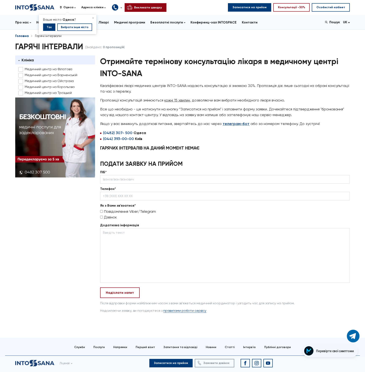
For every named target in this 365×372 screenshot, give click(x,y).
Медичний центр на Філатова (48, 69)
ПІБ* (103, 172)
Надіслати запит (120, 293)
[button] (69, 7)
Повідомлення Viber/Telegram (129, 211)
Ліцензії (65, 363)
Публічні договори (277, 347)
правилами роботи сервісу (184, 311)
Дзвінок (110, 217)
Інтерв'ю (249, 347)
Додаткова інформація (119, 225)
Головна (22, 36)
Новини (211, 347)
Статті (230, 347)
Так (49, 27)
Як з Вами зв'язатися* (118, 205)
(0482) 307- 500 (117, 132)
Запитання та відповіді (180, 347)
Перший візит (145, 347)
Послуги (99, 347)
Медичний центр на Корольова (50, 87)
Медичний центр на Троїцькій (48, 93)
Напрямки (120, 347)
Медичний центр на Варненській (51, 75)
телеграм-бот (236, 123)
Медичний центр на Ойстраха (49, 81)
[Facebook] (245, 363)
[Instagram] (256, 363)
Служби (79, 347)
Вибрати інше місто (75, 27)
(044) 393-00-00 (118, 138)
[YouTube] (268, 363)
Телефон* (108, 189)
